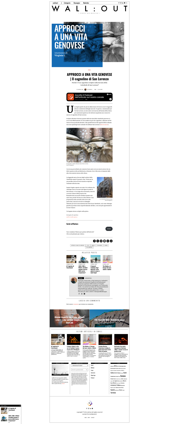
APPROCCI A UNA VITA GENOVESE (77, 245)
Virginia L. (90, 89)
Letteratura (125, 378)
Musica (114, 383)
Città (88, 245)
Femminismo (113, 376)
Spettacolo (117, 390)
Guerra (115, 379)
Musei (111, 383)
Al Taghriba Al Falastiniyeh (70, 267)
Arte (115, 366)
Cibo (122, 368)
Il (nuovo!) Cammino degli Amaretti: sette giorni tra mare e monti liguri (95, 269)
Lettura (111, 381)
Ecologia (122, 373)
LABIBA (122, 378)
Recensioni (123, 385)
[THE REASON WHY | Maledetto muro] (109, 318)
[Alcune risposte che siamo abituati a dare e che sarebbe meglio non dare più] (69, 318)
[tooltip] (119, 3)
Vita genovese (89, 247)
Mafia (119, 381)
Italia (120, 378)
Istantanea (99, 245)
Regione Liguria (113, 387)
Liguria (106, 245)
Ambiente (112, 366)
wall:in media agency (71, 217)
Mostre (124, 381)
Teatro (123, 390)
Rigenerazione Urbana (119, 387)
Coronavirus (119, 370)
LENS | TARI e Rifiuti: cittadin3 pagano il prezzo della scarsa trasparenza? (83, 269)
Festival (117, 376)
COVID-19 (122, 370)
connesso (76, 304)
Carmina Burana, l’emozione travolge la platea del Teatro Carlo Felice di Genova (105, 349)
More (63, 383)
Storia (120, 390)
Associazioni (113, 368)
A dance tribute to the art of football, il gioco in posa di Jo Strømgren (73, 348)
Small (89, 70)
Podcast (92, 378)
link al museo (104, 124)
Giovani (112, 379)
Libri (113, 381)
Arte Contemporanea (121, 366)
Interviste (93, 373)
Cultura (112, 373)
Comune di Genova (113, 370)
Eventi (125, 373)
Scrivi (109, 229)
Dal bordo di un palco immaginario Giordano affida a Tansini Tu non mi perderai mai (121, 349)
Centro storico (118, 368)
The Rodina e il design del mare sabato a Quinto (107, 267)
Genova (93, 245)
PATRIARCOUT (113, 385)
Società (112, 390)
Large (92, 370)
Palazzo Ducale (118, 383)
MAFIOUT (121, 381)
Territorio (113, 392)
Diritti (116, 373)
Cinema (124, 368)
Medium (92, 368)
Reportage (93, 375)
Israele (117, 378)
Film (119, 376)
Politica (119, 385)
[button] (86, 369)
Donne (119, 373)
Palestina (122, 383)
